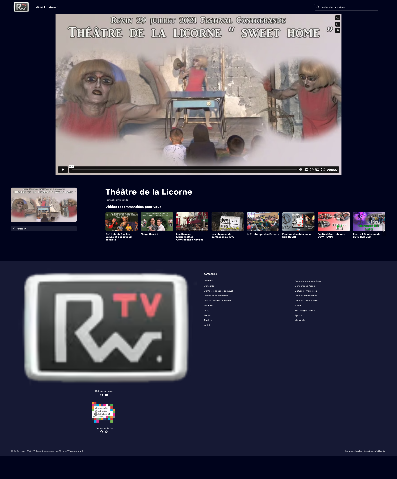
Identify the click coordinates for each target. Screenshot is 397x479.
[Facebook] (101, 395)
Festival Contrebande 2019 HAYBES (366, 235)
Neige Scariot (149, 234)
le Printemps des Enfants (263, 234)
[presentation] (107, 230)
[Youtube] (106, 395)
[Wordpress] (106, 431)
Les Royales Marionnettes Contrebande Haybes (189, 237)
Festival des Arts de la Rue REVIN (296, 235)
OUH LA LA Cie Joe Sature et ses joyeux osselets (118, 237)
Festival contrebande (116, 200)
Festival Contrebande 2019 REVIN (331, 235)
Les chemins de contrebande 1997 (223, 235)
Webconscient (75, 451)
